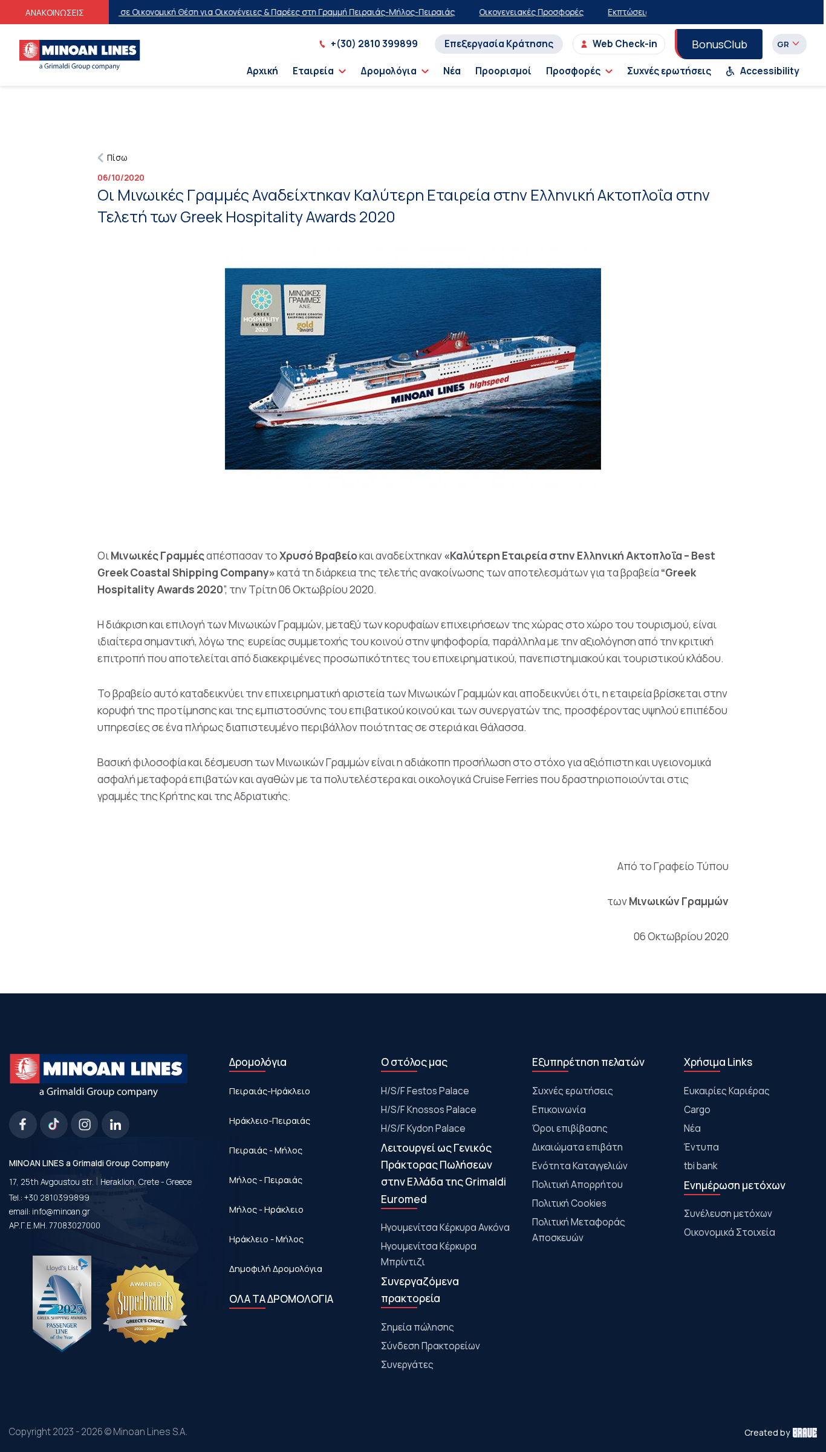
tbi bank (700, 1166)
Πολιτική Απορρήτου (577, 1184)
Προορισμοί (503, 71)
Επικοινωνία (559, 1109)
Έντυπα (701, 1147)
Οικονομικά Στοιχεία (729, 1232)
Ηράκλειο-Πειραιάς (269, 1120)
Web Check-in (625, 43)
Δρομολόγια (388, 71)
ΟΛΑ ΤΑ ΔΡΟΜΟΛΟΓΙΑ (281, 1299)
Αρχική (262, 71)
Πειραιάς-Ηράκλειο (269, 1091)
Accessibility (769, 71)
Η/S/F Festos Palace (425, 1091)
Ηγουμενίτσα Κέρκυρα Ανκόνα (445, 1227)
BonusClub (719, 44)
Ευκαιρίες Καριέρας (727, 1091)
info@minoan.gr (61, 1211)
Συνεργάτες (407, 1364)
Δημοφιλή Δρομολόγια (275, 1268)
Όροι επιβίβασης (570, 1128)
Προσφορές (573, 71)
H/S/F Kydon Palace (423, 1128)
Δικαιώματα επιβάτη (577, 1147)
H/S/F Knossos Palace (428, 1109)
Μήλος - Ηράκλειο (266, 1209)
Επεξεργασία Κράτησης (498, 43)
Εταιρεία (313, 71)
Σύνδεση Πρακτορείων (430, 1346)
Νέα (452, 71)
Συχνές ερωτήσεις (669, 71)
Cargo (697, 1109)
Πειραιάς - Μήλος (265, 1150)
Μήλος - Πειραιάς (265, 1179)
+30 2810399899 (56, 1197)
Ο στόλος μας (414, 1062)
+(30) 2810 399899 (374, 43)
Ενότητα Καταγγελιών (580, 1166)
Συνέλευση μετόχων (728, 1213)
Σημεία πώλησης (417, 1327)
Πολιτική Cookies (569, 1203)
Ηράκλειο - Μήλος (266, 1239)
